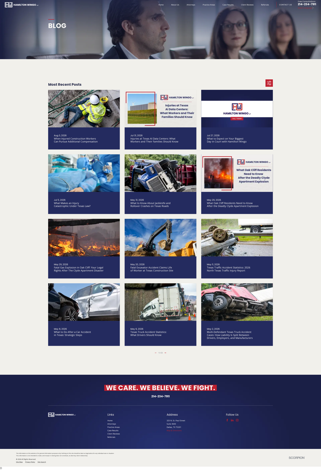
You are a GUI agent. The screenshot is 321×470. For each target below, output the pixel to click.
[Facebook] (227, 420)
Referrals (111, 437)
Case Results (112, 430)
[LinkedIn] (232, 420)
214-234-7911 (307, 4)
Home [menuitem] (161, 4)
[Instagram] (237, 420)
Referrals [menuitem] (265, 4)
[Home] (21, 4)
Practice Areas (113, 427)
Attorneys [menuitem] (191, 4)
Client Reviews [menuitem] (247, 4)
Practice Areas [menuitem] (209, 4)
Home (110, 420)
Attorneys (111, 424)
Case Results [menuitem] (228, 4)
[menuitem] (19, 462)
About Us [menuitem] (175, 4)
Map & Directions (174, 430)
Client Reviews (113, 433)
